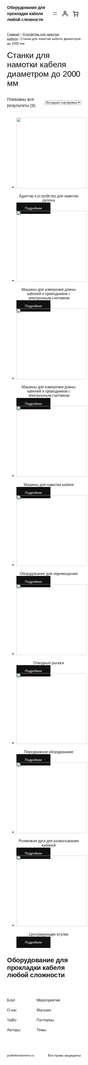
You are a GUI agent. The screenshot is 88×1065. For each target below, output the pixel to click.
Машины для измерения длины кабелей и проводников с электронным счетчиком (49, 293)
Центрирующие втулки (48, 934)
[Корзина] (75, 13)
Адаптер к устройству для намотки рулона (48, 198)
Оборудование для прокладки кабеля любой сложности (26, 13)
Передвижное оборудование (49, 752)
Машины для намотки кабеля (49, 484)
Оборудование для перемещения (48, 573)
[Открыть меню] (55, 14)
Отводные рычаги (48, 663)
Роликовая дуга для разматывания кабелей (49, 843)
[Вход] (65, 13)
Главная (13, 34)
